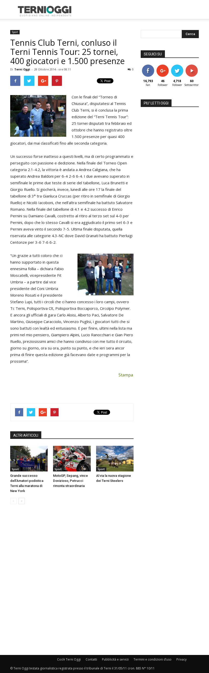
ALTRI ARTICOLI (25, 435)
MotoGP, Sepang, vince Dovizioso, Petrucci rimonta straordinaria (70, 481)
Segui (162, 66)
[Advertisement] (139, 11)
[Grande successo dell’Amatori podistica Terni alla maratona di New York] (29, 458)
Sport (15, 32)
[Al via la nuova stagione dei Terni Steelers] (115, 458)
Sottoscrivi (194, 66)
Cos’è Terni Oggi (69, 659)
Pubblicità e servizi (115, 659)
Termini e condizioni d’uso (153, 659)
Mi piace (148, 66)
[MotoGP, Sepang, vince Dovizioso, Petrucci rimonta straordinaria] (71, 458)
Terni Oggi (22, 69)
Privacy (181, 659)
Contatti (91, 659)
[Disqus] (72, 580)
